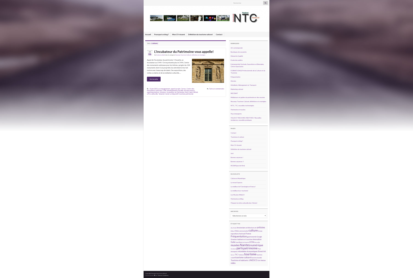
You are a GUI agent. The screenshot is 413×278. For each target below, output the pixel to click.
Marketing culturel (237, 89)
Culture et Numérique (238, 178)
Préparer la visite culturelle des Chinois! (244, 203)
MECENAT (234, 93)
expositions (235, 234)
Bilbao (232, 231)
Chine (237, 231)
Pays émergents (236, 114)
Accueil (148, 34)
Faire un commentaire (216, 89)
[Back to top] (408, 273)
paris (240, 248)
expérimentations (153, 92)
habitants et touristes (245, 239)
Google (259, 237)
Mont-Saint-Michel (191, 92)
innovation (257, 239)
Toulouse (241, 255)
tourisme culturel (243, 257)
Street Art (262, 251)
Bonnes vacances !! (237, 161)
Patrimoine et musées (238, 110)
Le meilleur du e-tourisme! (239, 191)
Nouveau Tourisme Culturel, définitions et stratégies (190, 55)
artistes (261, 227)
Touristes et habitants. (240, 260)
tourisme (250, 254)
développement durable (175, 90)
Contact (219, 34)
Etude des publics (237, 60)
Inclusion (163, 92)
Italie (233, 242)
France (248, 233)
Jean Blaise (239, 242)
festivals (242, 234)
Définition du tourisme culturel (200, 34)
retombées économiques (248, 251)
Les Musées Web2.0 (237, 195)
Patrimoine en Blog (237, 199)
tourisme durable (256, 258)
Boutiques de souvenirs (239, 52)
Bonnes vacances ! (237, 157)
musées (235, 245)
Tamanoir (161, 94)
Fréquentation (235, 77)
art (256, 228)
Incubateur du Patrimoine (175, 92)
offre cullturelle (152, 94)
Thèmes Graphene (163, 275)
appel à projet (175, 89)
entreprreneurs (189, 90)
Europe (260, 231)
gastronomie (251, 237)
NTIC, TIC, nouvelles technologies (242, 105)
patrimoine (250, 248)
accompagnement (164, 89)
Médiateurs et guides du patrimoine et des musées (248, 97)
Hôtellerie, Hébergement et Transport (243, 85)
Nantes (245, 245)
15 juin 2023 (153, 89)
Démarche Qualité (237, 56)
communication (243, 231)
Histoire (233, 81)
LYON (251, 242)
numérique (256, 245)
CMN (164, 90)
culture (253, 230)
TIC (236, 254)
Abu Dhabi (233, 227)
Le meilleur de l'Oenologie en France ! (243, 186)
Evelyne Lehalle (160, 55)
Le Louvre (246, 242)
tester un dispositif (171, 94)
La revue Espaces (236, 182)
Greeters (234, 239)
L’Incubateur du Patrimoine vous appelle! (184, 51)
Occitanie (233, 249)
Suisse (232, 255)
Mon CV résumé (178, 34)
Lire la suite (154, 79)
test (232, 153)
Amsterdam (241, 228)
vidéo (233, 263)
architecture (250, 228)
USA (259, 260)
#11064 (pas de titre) (238, 165)
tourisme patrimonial (186, 94)
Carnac (183, 89)
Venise (263, 260)
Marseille (257, 242)
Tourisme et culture (237, 137)
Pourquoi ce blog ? (161, 34)
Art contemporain (237, 48)
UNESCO (253, 260)
